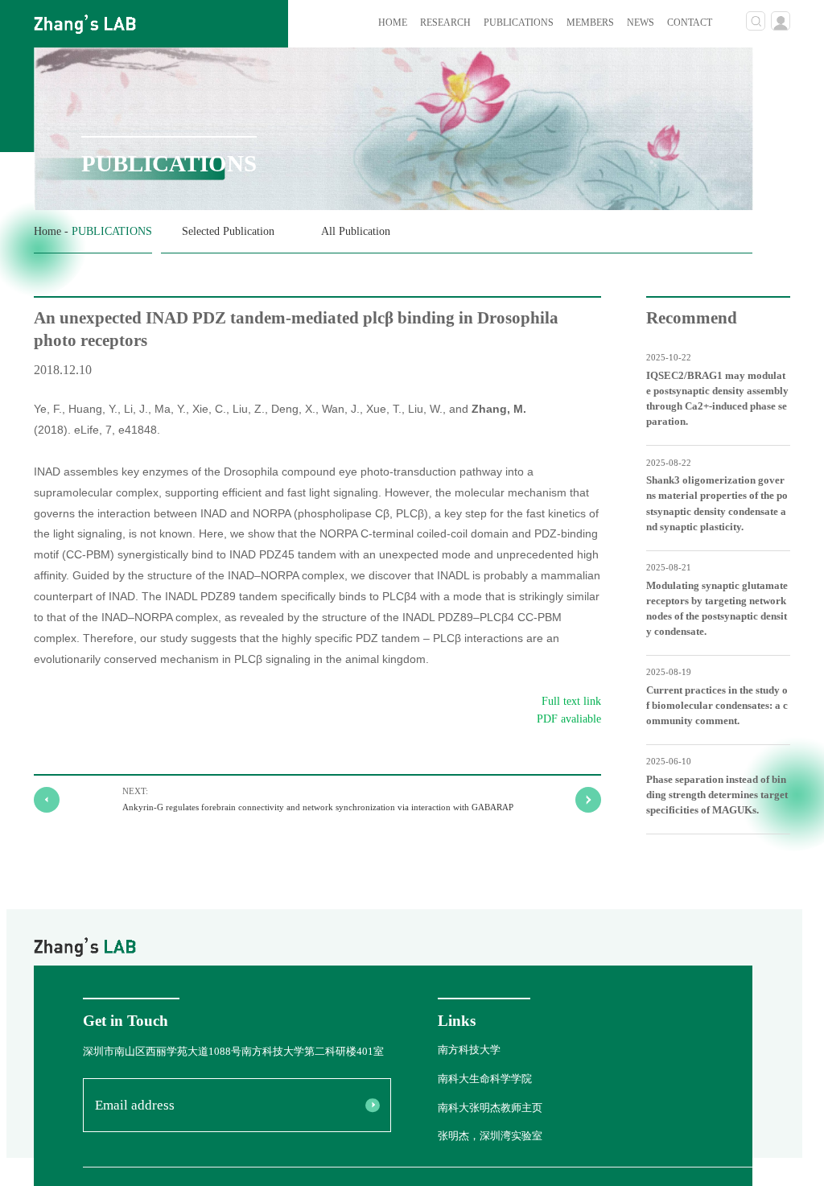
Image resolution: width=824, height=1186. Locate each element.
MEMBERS (590, 23)
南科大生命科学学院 (485, 1079)
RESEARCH (445, 23)
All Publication (355, 230)
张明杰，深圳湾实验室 (490, 1136)
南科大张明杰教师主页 (490, 1108)
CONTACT (689, 23)
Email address (135, 1105)
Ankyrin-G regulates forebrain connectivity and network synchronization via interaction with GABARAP (317, 807)
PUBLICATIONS (519, 23)
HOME (392, 23)
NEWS (640, 23)
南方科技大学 (469, 1050)
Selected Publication (228, 230)
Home (47, 230)
